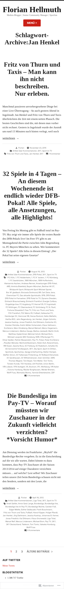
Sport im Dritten (49, 349)
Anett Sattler (12, 503)
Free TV (28, 310)
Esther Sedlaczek (28, 510)
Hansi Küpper (39, 512)
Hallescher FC (47, 313)
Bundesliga (39, 503)
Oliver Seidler (8, 340)
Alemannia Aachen (12, 283)
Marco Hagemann (49, 328)
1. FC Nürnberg (51, 277)
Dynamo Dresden (49, 298)
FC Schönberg (39, 307)
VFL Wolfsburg (43, 367)
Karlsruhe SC (50, 322)
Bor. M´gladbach (13, 292)
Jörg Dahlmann (19, 515)
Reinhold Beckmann (27, 343)
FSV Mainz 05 (27, 313)
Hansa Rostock (36, 316)
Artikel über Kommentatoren (25, 151)
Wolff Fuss (11, 373)
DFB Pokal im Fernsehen (15, 298)
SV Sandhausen (13, 358)
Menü (34, 22)
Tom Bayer (27, 361)
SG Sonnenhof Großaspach (16, 349)
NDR (37, 337)
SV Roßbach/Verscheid (48, 355)
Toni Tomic (48, 361)
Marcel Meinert (34, 328)
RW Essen (8, 346)
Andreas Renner (28, 283)
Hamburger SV (11, 316)
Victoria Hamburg (14, 370)
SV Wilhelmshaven (29, 358)
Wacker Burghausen (31, 370)
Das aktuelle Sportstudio (30, 295)
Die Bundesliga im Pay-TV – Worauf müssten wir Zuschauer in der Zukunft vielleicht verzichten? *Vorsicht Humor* (32, 417)
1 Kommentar (54, 154)
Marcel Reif (10, 521)
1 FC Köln (11, 277)
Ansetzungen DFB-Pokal (46, 283)
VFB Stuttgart (19, 367)
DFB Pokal (37, 274)
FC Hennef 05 (37, 304)
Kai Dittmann (38, 322)
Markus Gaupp (26, 331)
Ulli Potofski (37, 364)
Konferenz (8, 328)
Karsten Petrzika (12, 325)
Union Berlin (48, 364)
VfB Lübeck (7, 367)
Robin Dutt (41, 343)
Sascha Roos (18, 346)
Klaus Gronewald (39, 518)
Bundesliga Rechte (36, 507)
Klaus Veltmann (49, 325)
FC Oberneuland (25, 307)
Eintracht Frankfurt (34, 301)
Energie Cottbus (49, 301)
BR (40, 292)
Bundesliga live (51, 503)
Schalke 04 (52, 346)
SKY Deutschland (13, 524)
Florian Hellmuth (32, 9)
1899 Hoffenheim (45, 280)
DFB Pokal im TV (34, 298)
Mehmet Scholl (34, 334)
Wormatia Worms (24, 373)
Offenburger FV (46, 337)
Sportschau (19, 352)
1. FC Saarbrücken (16, 280)
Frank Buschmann (44, 510)
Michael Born (47, 334)
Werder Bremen (48, 370)
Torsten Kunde (13, 364)
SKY (39, 151)
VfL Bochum (31, 367)
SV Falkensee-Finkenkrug (27, 355)
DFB (43, 295)
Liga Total (37, 500)
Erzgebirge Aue (12, 304)
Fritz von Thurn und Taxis (17, 154)
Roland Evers (52, 343)
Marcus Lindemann (11, 331)
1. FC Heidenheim (23, 277)
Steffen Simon (9, 355)
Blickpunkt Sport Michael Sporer (37, 289)
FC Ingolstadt (50, 304)
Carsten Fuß (50, 507)
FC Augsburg (25, 304)
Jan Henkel (34, 154)
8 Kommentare (33, 530)
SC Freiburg (30, 346)
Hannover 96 (23, 316)
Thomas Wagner (15, 361)
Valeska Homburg (47, 524)
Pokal (41, 340)
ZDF (53, 373)
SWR (53, 358)
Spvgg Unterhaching (33, 352)
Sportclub (9, 352)
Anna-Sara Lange (25, 503)
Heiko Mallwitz (50, 316)
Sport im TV (47, 151)
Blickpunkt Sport (16, 289)
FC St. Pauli (50, 307)
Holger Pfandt (51, 512)
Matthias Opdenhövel (18, 334)
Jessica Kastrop (11, 322)
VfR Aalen (54, 367)
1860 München (31, 280)
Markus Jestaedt (40, 331)
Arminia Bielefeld (18, 286)
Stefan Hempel (49, 352)
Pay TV (35, 340)
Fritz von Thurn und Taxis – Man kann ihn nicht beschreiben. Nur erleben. (32, 79)
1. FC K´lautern (37, 277)
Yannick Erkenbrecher (41, 373)
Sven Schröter (44, 358)
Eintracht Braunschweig (15, 301)
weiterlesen (8, 138)
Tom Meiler (38, 361)
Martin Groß (53, 331)
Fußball (37, 313)
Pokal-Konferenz (52, 340)
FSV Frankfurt (14, 313)
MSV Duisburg (29, 337)
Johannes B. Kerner (50, 515)
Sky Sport (38, 349)
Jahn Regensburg (23, 319)
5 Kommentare (33, 375)
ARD (8, 286)
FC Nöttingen (11, 307)
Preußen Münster (11, 343)
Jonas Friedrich (25, 322)
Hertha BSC (10, 319)
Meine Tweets (8, 566)
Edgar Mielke (14, 510)
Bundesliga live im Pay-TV (16, 507)
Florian (21, 148)
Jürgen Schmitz (49, 319)
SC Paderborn (41, 346)
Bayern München (34, 286)
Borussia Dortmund (29, 292)
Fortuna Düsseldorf (15, 310)
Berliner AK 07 (48, 286)
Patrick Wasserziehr (23, 340)
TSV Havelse (26, 364)
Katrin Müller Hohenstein (30, 325)
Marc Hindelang (20, 328)
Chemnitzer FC (12, 295)
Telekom (25, 524)
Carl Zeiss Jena (48, 292)
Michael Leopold (15, 337)
